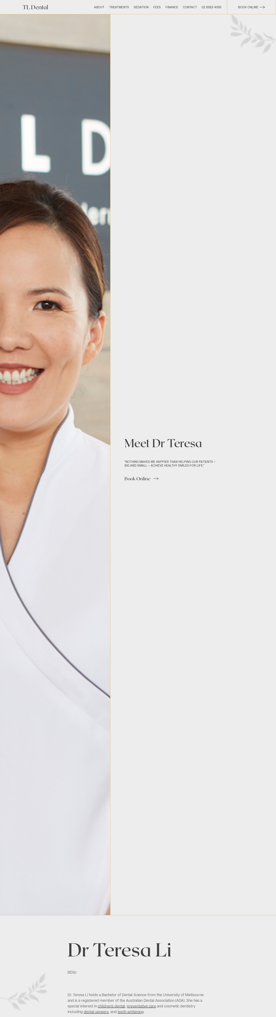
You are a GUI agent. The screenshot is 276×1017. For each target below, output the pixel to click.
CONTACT (190, 7)
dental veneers (96, 1011)
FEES (157, 7)
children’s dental (111, 1006)
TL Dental (35, 7)
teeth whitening (131, 1011)
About (99, 7)
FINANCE (171, 7)
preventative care (141, 1006)
